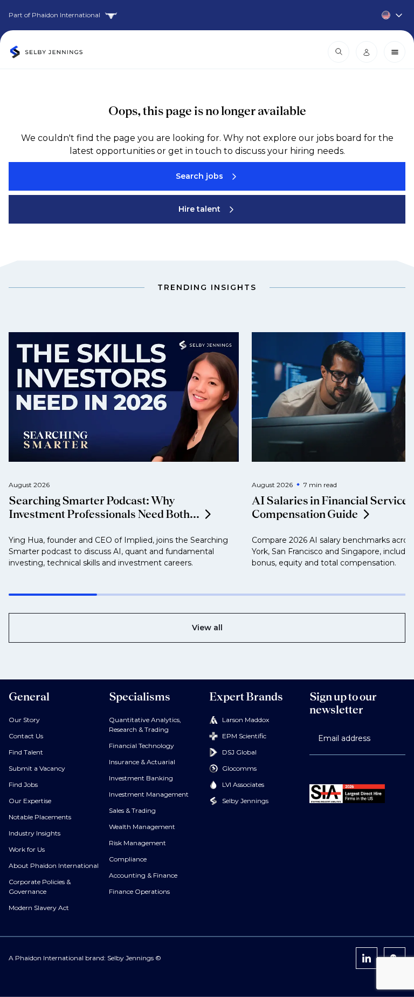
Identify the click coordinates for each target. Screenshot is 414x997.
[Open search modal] (338, 52)
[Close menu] (394, 52)
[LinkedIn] (366, 958)
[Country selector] (207, 15)
